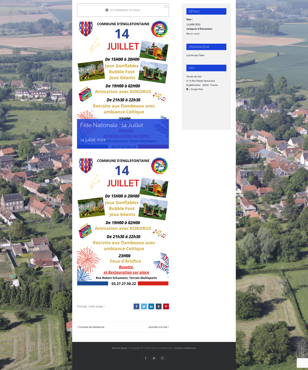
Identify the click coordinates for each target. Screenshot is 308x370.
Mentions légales (119, 348)
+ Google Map (196, 89)
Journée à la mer (157, 327)
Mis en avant (192, 33)
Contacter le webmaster (185, 348)
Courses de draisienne (91, 327)
